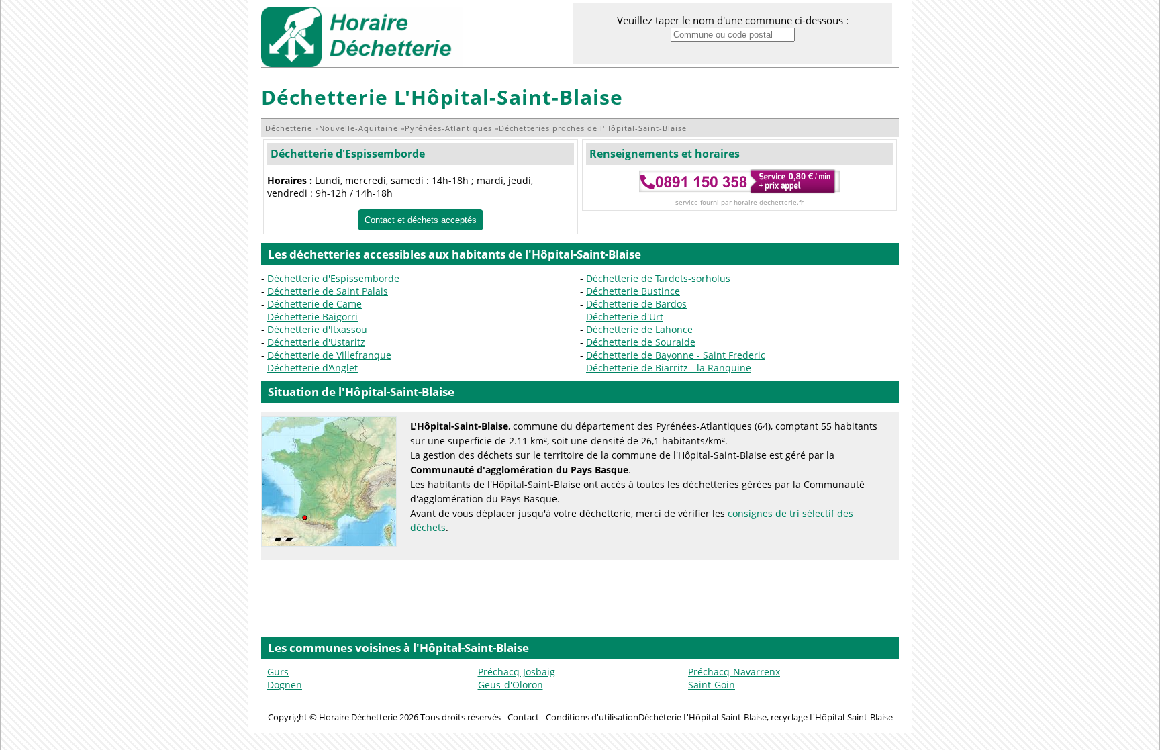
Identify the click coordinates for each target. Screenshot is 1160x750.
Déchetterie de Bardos (636, 303)
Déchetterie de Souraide (640, 342)
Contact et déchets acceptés (421, 220)
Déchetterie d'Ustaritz (316, 342)
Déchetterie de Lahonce (639, 329)
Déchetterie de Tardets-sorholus (658, 278)
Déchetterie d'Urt (624, 316)
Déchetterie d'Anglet (312, 367)
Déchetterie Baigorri (312, 316)
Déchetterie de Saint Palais (327, 291)
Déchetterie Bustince (633, 291)
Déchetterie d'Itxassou (317, 329)
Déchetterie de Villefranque (329, 354)
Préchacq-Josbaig (516, 671)
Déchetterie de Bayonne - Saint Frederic (675, 354)
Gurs (278, 671)
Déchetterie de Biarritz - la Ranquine (668, 367)
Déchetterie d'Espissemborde (348, 153)
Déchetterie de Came (314, 303)
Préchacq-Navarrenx (734, 671)
